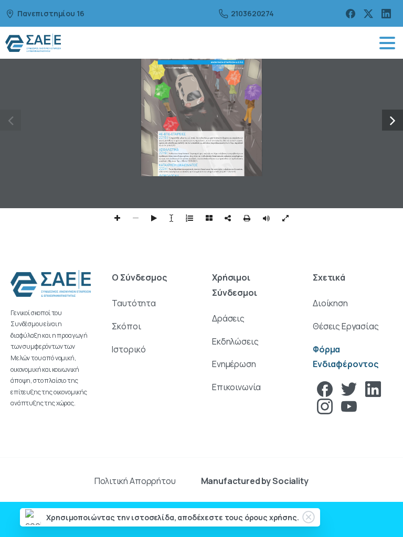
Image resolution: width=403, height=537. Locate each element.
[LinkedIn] (386, 13)
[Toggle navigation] (387, 43)
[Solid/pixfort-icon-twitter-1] (349, 388)
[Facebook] (350, 13)
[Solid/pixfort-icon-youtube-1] (349, 405)
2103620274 (252, 13)
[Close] (308, 517)
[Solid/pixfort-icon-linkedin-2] (373, 388)
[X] (368, 13)
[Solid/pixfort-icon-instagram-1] (325, 405)
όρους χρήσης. (272, 517)
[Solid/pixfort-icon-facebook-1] (325, 388)
